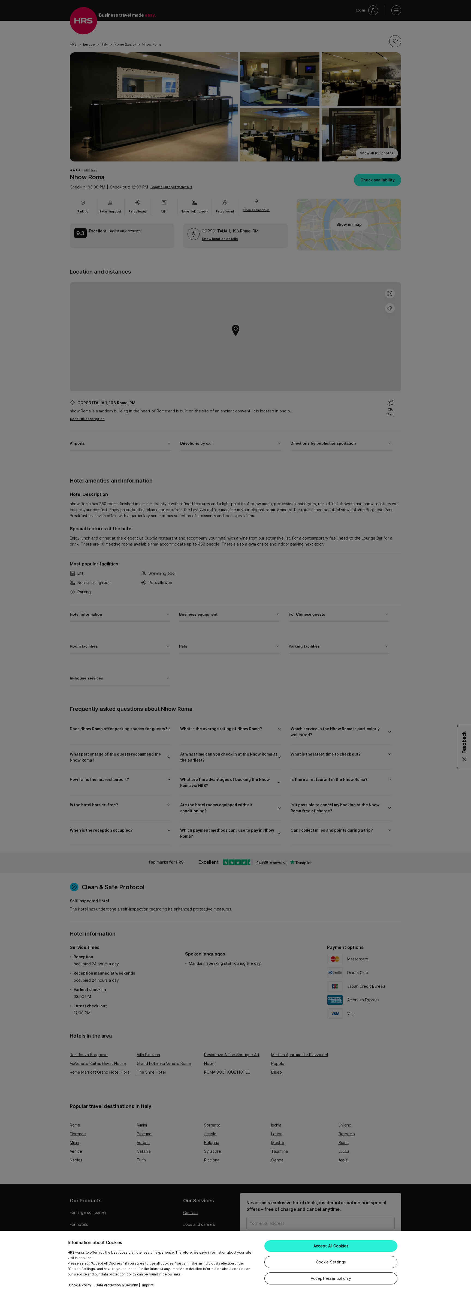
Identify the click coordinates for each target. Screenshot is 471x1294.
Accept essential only (331, 1278)
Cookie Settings (331, 1262)
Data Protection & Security (117, 1285)
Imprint (147, 1285)
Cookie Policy (80, 1285)
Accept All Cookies (331, 1246)
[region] (235, 1262)
